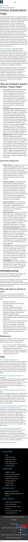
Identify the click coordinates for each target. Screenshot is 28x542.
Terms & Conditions (9, 465)
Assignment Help (9, 485)
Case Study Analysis (10, 457)
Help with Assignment (10, 480)
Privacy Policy (14, 523)
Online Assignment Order (11, 513)
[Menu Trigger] (1, 1)
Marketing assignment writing (12, 474)
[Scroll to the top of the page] (0, 541)
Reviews (7, 495)
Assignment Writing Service (11, 478)
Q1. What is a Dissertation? (10, 359)
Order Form (8, 508)
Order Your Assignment (10, 504)
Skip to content (4, 5)
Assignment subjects (10, 472)
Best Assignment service (11, 476)
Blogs (6, 455)
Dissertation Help (9, 483)
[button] (14, 360)
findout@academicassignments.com (15, 493)
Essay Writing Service (10, 461)
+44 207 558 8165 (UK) (12, 491)
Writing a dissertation (5, 48)
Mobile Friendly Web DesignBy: (10, 528)
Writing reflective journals (11, 463)
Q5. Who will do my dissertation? (12, 428)
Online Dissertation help (10, 459)
